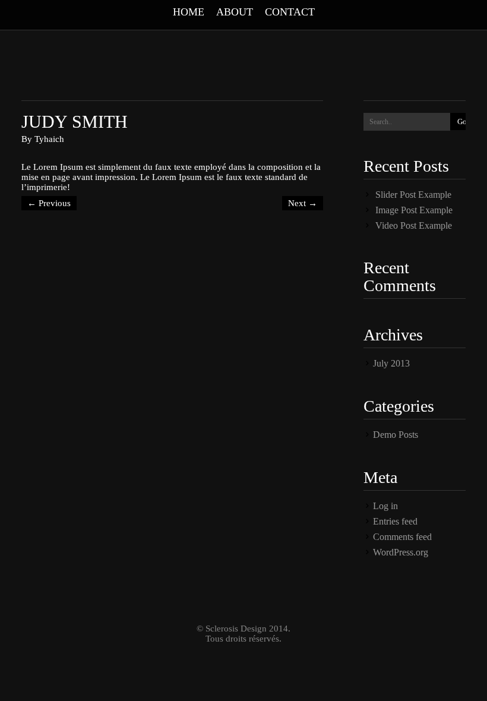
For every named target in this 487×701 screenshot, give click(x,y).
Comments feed (402, 537)
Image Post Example (414, 210)
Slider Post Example (413, 195)
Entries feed (395, 521)
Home (188, 12)
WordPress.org (400, 552)
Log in (385, 506)
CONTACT (290, 12)
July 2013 (391, 363)
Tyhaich (49, 139)
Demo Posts (395, 435)
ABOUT (234, 12)
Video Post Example (413, 225)
